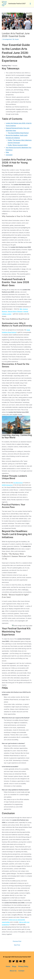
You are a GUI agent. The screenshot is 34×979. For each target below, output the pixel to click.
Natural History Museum (15, 311)
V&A (21, 309)
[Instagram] (17, 961)
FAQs (7, 152)
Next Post (17, 945)
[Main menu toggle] (30, 3)
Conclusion (9, 154)
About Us (13, 971)
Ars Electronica (18, 482)
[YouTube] (20, 961)
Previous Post (17, 941)
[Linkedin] (24, 961)
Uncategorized (7, 39)
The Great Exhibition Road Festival (18, 133)
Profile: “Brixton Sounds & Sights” (18, 145)
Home (8, 966)
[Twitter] (13, 961)
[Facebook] (10, 961)
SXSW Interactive (7, 485)
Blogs (14, 966)
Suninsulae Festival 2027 (17, 3)
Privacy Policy (23, 966)
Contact (21, 971)
